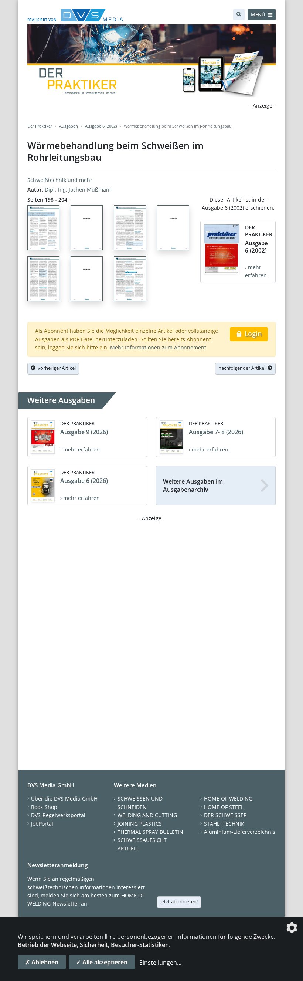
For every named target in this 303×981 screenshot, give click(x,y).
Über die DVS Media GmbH (64, 798)
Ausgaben (68, 126)
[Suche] (239, 14)
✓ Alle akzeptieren (101, 962)
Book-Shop (44, 807)
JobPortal (42, 823)
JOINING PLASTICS (140, 823)
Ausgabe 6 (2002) (101, 126)
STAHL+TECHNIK (224, 823)
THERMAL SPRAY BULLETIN (150, 831)
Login (252, 333)
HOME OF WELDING (228, 798)
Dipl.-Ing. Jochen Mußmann (79, 189)
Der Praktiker (39, 126)
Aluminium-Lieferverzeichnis (239, 831)
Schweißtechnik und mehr (59, 179)
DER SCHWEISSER (225, 815)
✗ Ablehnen (41, 962)
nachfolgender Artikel (243, 368)
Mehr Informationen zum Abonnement (158, 347)
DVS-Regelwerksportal (58, 815)
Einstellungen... (160, 962)
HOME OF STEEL (224, 807)
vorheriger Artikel (55, 368)
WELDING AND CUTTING (147, 815)
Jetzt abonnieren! (179, 901)
